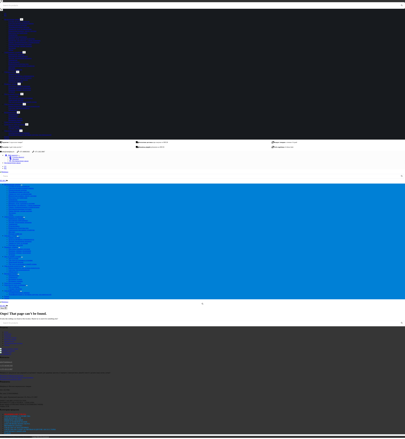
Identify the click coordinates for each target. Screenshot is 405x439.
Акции (6, 298)
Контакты (7, 334)
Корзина (15, 159)
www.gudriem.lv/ (6, 353)
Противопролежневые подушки (20, 209)
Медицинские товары (12, 184)
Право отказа (9, 341)
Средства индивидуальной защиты (21, 188)
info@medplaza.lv (6, 362)
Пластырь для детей (15, 245)
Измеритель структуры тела (18, 228)
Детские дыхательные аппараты (20, 222)
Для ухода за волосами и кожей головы (22, 264)
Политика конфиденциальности (11, 376)
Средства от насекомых (12, 283)
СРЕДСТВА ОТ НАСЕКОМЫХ (16, 427)
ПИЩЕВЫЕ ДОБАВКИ (13, 420)
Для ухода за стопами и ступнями (20, 260)
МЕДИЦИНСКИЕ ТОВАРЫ (15, 414)
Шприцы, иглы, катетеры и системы (21, 203)
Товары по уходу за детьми (18, 243)
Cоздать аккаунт (18, 157)
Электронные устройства (13, 217)
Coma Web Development (40, 437)
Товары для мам (14, 237)
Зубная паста (13, 272)
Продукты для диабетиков (17, 198)
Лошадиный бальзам (15, 262)
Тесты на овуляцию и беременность (21, 239)
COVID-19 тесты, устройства (19, 186)
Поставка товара (10, 340)
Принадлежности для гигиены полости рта (24, 268)
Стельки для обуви (15, 289)
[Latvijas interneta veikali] (9, 349)
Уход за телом (13, 258)
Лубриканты (13, 277)
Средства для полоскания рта (19, 270)
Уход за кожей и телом (12, 256)
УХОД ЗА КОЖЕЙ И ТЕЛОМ (15, 422)
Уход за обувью (13, 287)
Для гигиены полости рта (13, 266)
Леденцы (11, 255)
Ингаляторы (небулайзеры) (18, 220)
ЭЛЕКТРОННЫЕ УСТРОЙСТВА (17, 416)
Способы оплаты (10, 338)
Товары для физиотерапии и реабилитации (23, 207)
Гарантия (7, 336)
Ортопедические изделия (17, 190)
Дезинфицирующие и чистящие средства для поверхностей (29, 294)
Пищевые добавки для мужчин (19, 253)
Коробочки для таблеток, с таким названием (24, 205)
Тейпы (10, 215)
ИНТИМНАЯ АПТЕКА (13, 426)
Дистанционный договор (13, 343)
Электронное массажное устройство (21, 230)
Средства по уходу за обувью (14, 285)
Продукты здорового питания (19, 249)
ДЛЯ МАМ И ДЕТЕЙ (12, 418)
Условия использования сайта (10, 379)
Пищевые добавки (11, 247)
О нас (6, 332)
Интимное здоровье (15, 281)
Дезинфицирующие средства (18, 192)
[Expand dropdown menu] (24, 217)
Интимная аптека (10, 274)
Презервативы (13, 275)
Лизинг (7, 345)
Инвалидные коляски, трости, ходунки (22, 196)
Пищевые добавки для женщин (19, 251)
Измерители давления (16, 219)
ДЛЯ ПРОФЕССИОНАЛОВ (15, 431)
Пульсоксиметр (14, 226)
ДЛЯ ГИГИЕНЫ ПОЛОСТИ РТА (17, 424)
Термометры (12, 200)
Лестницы (12, 213)
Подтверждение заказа (19, 161)
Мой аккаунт (12, 155)
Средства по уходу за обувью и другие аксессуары (30, 429)
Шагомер (11, 232)
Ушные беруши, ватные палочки (20, 211)
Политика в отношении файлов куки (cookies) (16, 378)
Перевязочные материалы (17, 201)
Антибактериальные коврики (19, 293)
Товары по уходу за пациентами (20, 194)
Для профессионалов (11, 291)
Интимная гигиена (15, 279)
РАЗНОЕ (7, 433)
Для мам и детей (10, 236)
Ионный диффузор (15, 234)
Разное (6, 296)
